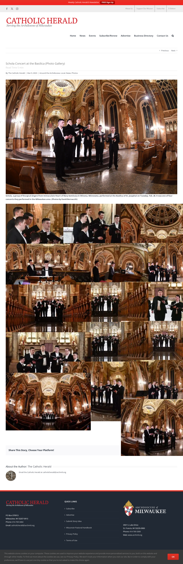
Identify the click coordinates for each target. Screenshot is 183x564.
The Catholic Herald (16, 73)
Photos (75, 73)
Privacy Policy (72, 534)
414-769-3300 (135, 531)
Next (173, 50)
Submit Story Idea (73, 521)
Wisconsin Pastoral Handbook (79, 527)
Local (63, 73)
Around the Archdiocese (49, 73)
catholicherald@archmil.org (22, 525)
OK (173, 556)
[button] (173, 35)
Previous (165, 50)
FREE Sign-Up (107, 2)
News (68, 73)
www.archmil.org (135, 535)
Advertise (70, 515)
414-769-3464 (17, 522)
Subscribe (70, 508)
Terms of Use (71, 540)
